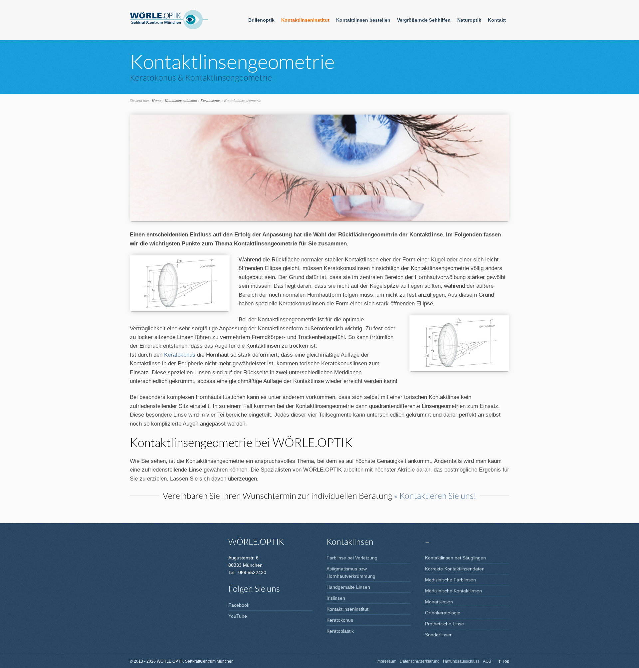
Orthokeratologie (442, 612)
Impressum (386, 661)
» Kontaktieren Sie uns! (435, 496)
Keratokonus (210, 100)
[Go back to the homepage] (169, 20)
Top (506, 661)
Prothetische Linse (444, 623)
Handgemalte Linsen (348, 587)
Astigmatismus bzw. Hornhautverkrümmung (350, 572)
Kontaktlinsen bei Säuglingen (455, 557)
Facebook (238, 605)
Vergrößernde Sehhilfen (424, 20)
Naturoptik (469, 20)
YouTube (237, 616)
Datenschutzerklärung (420, 661)
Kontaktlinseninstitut (305, 20)
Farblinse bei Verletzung (351, 557)
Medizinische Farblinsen (450, 579)
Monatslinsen (439, 601)
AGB (487, 661)
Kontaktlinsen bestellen (363, 20)
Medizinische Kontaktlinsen (453, 590)
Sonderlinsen (439, 634)
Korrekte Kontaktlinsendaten (455, 568)
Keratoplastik (340, 631)
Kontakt (497, 20)
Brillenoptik (261, 20)
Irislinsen (335, 598)
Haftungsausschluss (461, 661)
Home (156, 100)
